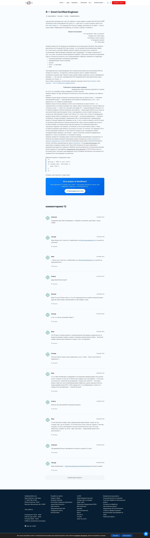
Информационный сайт (58, 508)
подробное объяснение (80, 535)
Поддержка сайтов (57, 510)
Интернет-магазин (56, 500)
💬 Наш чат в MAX (30, 526)
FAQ (90, 2)
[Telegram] (110, 2)
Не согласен (126, 535)
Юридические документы (111, 496)
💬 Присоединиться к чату (75, 191)
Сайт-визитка (55, 506)
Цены (68, 2)
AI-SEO (79, 496)
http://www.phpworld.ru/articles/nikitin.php (78, 466)
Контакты (80, 514)
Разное (66, 16)
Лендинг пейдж (55, 498)
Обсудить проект (119, 2)
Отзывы (79, 516)
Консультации (55, 512)
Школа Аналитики (82, 510)
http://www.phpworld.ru (87, 240)
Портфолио (84, 2)
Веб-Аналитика (81, 506)
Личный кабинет (98, 2)
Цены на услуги (82, 519)
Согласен (115, 535)
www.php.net (76, 143)
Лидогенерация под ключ (85, 498)
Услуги (61, 2)
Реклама (79, 508)
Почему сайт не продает (84, 500)
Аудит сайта (80, 502)
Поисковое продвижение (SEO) (86, 504)
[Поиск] (107, 2)
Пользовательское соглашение (112, 498)
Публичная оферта (109, 516)
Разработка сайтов (57, 496)
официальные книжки (58, 141)
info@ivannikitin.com (31, 496)
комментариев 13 (75, 16)
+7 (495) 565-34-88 (31, 500)
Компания (74, 2)
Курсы (79, 512)
